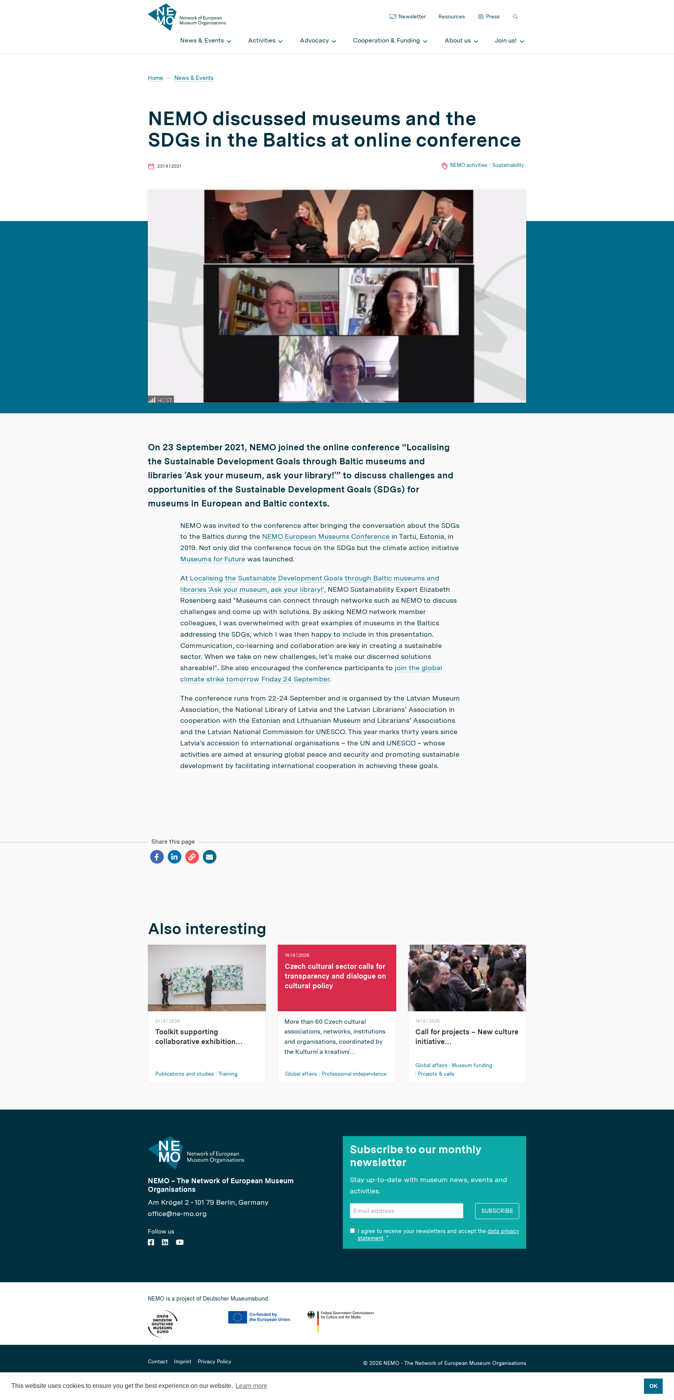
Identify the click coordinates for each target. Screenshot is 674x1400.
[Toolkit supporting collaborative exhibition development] (207, 977)
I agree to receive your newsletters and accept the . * (438, 1234)
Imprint (183, 1362)
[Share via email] (209, 857)
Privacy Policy (214, 1362)
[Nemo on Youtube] (180, 1242)
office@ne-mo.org (177, 1213)
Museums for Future (212, 559)
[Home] (187, 16)
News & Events (193, 77)
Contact (158, 1362)
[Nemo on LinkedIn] (165, 1242)
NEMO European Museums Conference (326, 536)
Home (155, 77)
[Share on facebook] (156, 857)
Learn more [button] (251, 1385)
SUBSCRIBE (497, 1210)
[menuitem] (203, 40)
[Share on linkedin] (174, 857)
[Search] (516, 17)
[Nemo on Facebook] (151, 1242)
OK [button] (653, 1386)
